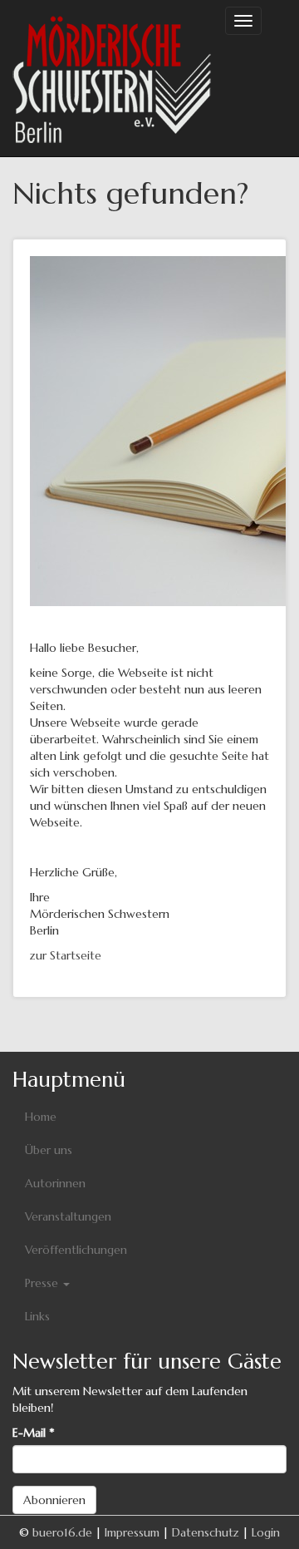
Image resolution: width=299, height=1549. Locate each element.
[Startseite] (112, 78)
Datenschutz (205, 1532)
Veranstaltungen (68, 1216)
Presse (43, 1282)
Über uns (48, 1149)
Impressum (132, 1532)
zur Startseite (65, 955)
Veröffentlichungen (76, 1249)
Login (266, 1532)
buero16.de (62, 1532)
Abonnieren (54, 1499)
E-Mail (33, 1432)
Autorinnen (55, 1183)
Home (40, 1116)
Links (37, 1316)
